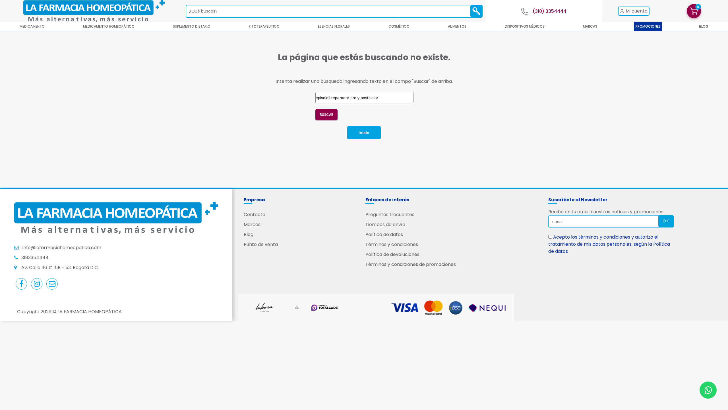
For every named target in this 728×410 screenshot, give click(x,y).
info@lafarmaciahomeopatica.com (61, 247)
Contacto (254, 214)
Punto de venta (261, 244)
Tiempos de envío (385, 224)
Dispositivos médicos (525, 26)
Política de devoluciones (392, 254)
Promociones (648, 26)
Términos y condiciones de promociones (410, 264)
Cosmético (399, 26)
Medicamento (32, 26)
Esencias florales (334, 26)
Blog (248, 234)
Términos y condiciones (391, 244)
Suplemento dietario (191, 26)
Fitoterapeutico (264, 26)
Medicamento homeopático (109, 26)
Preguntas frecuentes (389, 214)
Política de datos (384, 234)
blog (703, 26)
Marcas (590, 26)
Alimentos (457, 26)
